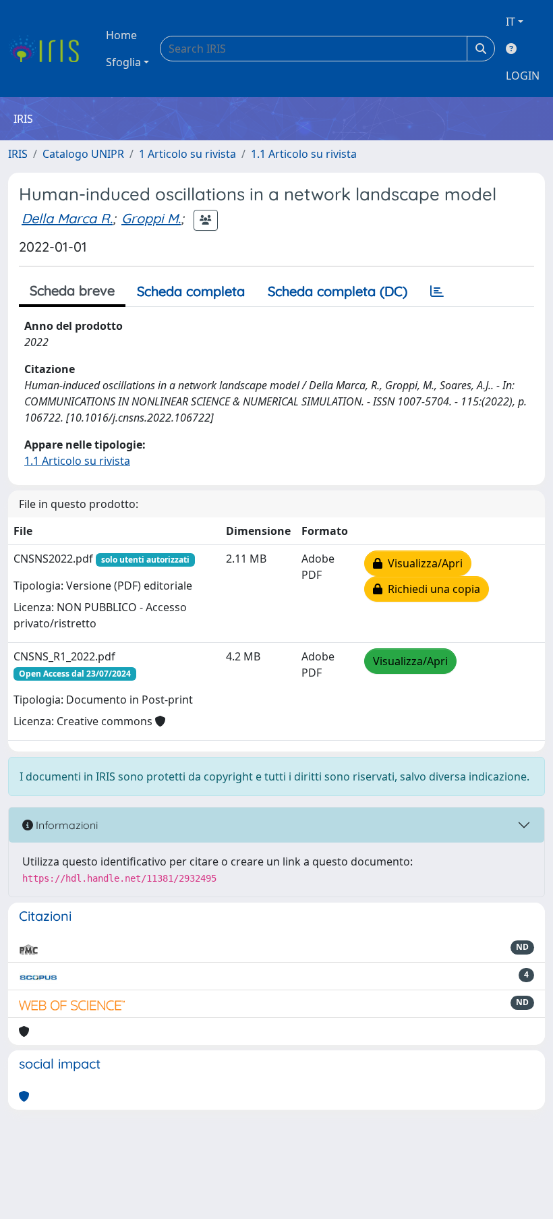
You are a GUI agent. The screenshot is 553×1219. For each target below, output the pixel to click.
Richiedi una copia (431, 589)
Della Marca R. (67, 218)
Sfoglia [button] (123, 62)
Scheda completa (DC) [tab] (337, 291)
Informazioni (65, 825)
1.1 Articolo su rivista (304, 153)
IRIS (18, 153)
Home (121, 35)
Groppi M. (151, 218)
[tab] (437, 291)
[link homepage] (49, 48)
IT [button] (510, 21)
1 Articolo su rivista (187, 153)
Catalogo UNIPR (83, 153)
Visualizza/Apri (422, 563)
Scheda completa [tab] (191, 291)
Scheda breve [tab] (72, 290)
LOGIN (523, 75)
